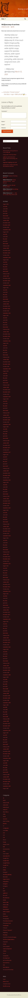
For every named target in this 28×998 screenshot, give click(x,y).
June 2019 (5, 403)
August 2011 (5, 621)
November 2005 (6, 781)
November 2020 (6, 364)
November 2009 (6, 670)
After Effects (6, 812)
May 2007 (5, 739)
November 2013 (6, 559)
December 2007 (6, 723)
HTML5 (4, 870)
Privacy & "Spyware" (7, 930)
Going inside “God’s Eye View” (9, 154)
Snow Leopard (6, 946)
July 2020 (5, 373)
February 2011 (6, 635)
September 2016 (6, 480)
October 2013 (6, 561)
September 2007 (6, 730)
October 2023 (6, 283)
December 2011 (6, 612)
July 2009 (5, 679)
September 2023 (6, 285)
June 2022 (5, 320)
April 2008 (5, 714)
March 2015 (5, 521)
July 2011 (5, 623)
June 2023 (5, 292)
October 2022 (6, 310)
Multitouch (5, 907)
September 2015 (6, 508)
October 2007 (6, 728)
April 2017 (5, 463)
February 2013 (6, 579)
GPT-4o (4, 867)
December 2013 (6, 556)
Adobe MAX (5, 805)
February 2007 (6, 746)
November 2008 (6, 698)
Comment (4, 111)
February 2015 (6, 524)
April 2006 (5, 770)
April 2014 (5, 547)
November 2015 (6, 503)
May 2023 (5, 294)
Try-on (4, 953)
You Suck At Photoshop (8, 969)
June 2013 (5, 570)
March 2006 (5, 772)
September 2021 (6, 341)
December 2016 (6, 473)
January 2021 (6, 359)
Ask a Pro (5, 819)
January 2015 (6, 526)
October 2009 (6, 672)
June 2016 (5, 487)
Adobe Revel (6, 807)
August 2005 (5, 788)
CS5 (4, 835)
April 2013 (5, 575)
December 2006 (6, 751)
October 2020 (6, 366)
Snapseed (5, 941)
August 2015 (5, 510)
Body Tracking (6, 821)
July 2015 (5, 512)
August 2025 (5, 232)
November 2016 (6, 475)
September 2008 (6, 702)
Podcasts (5, 928)
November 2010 (6, 642)
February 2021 (6, 357)
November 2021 (6, 336)
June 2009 (5, 681)
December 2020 (6, 361)
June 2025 (5, 236)
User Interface (6, 962)
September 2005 (6, 786)
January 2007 (6, 749)
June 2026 (5, 208)
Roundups (5, 934)
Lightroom (5, 893)
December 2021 (6, 334)
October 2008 (6, 700)
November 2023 (6, 280)
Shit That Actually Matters (8, 939)
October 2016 (6, 477)
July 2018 (5, 429)
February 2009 (6, 691)
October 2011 (6, 617)
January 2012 (6, 610)
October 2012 (6, 589)
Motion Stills (5, 902)
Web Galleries (6, 967)
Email (3, 124)
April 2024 (5, 269)
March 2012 (5, 605)
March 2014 (5, 549)
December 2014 (6, 528)
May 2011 (5, 628)
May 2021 (5, 350)
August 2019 (5, 399)
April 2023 (5, 297)
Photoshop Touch (7, 923)
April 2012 (5, 603)
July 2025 (5, 234)
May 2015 (5, 517)
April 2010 (5, 658)
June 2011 (5, 626)
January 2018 (6, 443)
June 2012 (5, 598)
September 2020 (6, 368)
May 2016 (5, 489)
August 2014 (5, 538)
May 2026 (5, 211)
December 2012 (6, 584)
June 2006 (5, 765)
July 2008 (5, 707)
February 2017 (6, 468)
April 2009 (5, 686)
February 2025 (6, 246)
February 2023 (6, 301)
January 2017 (6, 470)
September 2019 (6, 396)
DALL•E (4, 839)
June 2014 (5, 542)
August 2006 (5, 760)
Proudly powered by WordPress (14, 995)
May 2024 (5, 266)
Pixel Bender (6, 925)
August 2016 (5, 482)
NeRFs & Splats (6, 911)
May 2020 (5, 378)
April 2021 (5, 352)
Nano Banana (6, 909)
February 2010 (6, 663)
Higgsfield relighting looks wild (10, 162)
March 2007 (5, 744)
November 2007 (6, 725)
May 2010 (5, 656)
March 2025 (5, 243)
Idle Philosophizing (7, 874)
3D (3, 798)
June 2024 (5, 264)
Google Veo (5, 865)
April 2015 (5, 519)
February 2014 (6, 552)
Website (3, 127)
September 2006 (6, 758)
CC (3, 825)
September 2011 (6, 619)
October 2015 (6, 505)
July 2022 (5, 317)
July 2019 (5, 401)
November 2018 (6, 419)
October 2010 (6, 644)
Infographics (6, 881)
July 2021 (5, 345)
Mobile (4, 900)
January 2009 (6, 693)
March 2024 (5, 271)
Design (4, 842)
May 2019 (5, 406)
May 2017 (5, 461)
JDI (3, 888)
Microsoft (5, 895)
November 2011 (6, 614)
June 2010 (5, 654)
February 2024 (6, 273)
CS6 (4, 837)
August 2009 (5, 677)
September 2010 (6, 647)
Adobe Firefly (6, 802)
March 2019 (5, 410)
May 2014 (5, 545)
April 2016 (5, 491)
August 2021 (5, 343)
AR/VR (4, 816)
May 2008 (5, 712)
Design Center (6, 844)
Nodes (4, 914)
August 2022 (5, 315)
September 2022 (6, 313)
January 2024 (6, 276)
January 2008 (6, 721)
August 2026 (5, 204)
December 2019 (6, 389)
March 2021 (5, 355)
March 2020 (5, 382)
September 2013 (6, 563)
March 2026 (5, 215)
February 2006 (6, 774)
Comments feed (6, 983)
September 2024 (6, 257)
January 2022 (6, 331)
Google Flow (6, 858)
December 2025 (6, 222)
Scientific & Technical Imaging (9, 937)
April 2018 (5, 436)
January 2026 (6, 220)
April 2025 (5, 241)
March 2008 (5, 716)
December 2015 (6, 501)
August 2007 (5, 732)
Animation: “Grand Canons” (10, 92)
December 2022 (6, 306)
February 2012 (6, 607)
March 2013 (5, 577)
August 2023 (5, 287)
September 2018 (6, 424)
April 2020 (5, 380)
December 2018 (6, 417)
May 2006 (5, 767)
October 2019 (6, 394)
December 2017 (6, 445)
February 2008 (6, 719)
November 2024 (6, 252)
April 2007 (5, 742)
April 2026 (5, 213)
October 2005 (6, 783)
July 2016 (5, 484)
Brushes (5, 823)
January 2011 (6, 637)
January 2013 (6, 582)
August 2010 (5, 649)
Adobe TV (5, 809)
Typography (5, 955)
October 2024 (6, 255)
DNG (4, 846)
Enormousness (6, 849)
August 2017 (5, 454)
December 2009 (6, 668)
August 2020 (5, 371)
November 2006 (6, 753)
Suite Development (7, 948)
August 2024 (5, 259)
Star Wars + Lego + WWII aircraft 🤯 (15, 94)
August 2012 (5, 593)
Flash (4, 851)
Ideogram (5, 872)
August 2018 (5, 426)
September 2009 (6, 674)
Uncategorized (6, 958)
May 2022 (5, 322)
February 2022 (6, 329)
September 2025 (6, 229)
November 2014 (6, 531)
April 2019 (5, 408)
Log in (4, 979)
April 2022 (5, 324)
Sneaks (4, 944)
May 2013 (5, 572)
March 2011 (5, 633)
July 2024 (5, 262)
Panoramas (5, 916)
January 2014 (6, 554)
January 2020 (6, 387)
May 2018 (5, 433)
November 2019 (6, 392)
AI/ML (13, 27)
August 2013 (5, 566)
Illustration (5, 877)
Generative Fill (6, 856)
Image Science (6, 879)
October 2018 (6, 422)
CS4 (4, 832)
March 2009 (5, 688)
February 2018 (6, 440)
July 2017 (5, 457)
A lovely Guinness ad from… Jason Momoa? (9, 181)
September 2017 (6, 452)
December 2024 (6, 250)
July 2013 (5, 568)
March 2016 (5, 494)
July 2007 (5, 735)
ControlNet (5, 830)
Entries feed (6, 981)
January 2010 (6, 665)
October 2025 (6, 227)
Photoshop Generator (8, 921)
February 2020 (6, 385)
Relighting (5, 932)
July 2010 (5, 651)
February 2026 (6, 218)
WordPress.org (6, 986)
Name (3, 121)
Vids (4, 965)
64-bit (4, 800)
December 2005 (6, 779)
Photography (6, 918)
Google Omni (6, 860)
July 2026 (5, 206)
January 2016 (6, 498)
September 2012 (6, 591)
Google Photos (6, 863)
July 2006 (5, 763)
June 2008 (5, 709)
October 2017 (6, 450)
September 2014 (6, 535)
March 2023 (5, 299)
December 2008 (6, 695)
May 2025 (5, 239)
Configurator (6, 828)
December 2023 (6, 278)
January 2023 (6, 303)
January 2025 (6, 248)
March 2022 (5, 327)
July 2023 (5, 290)
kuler (4, 890)
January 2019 (6, 415)
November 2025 (6, 225)
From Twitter (6, 853)
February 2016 (6, 496)
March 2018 (5, 438)
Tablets (4, 951)
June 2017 (5, 459)
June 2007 (5, 737)
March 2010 (5, 661)
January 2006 (6, 777)
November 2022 (6, 308)
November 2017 (6, 447)
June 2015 (5, 514)
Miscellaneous (6, 897)
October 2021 (6, 338)
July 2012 (5, 596)
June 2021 (5, 348)
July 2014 (5, 540)
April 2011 (5, 630)
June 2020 (5, 375)
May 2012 (5, 600)
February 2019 (6, 412)
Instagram (5, 883)
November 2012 (6, 586)
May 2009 (5, 684)
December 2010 (6, 640)
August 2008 (5, 705)
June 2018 (5, 431)
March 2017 (5, 466)
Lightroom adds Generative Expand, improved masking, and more (10, 158)
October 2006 (6, 756)
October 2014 (6, 533)
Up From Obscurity (7, 960)
